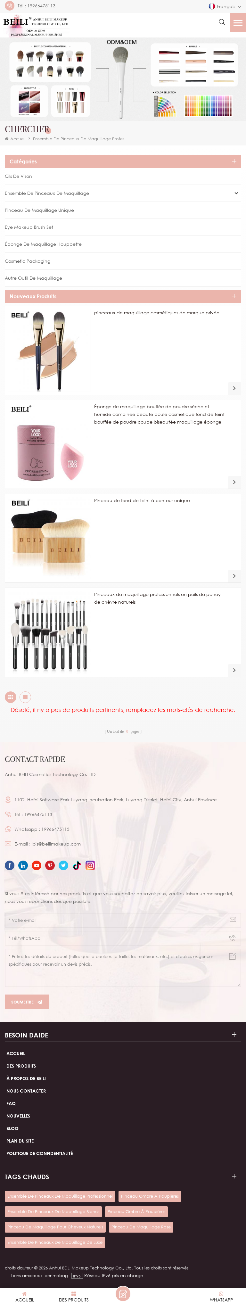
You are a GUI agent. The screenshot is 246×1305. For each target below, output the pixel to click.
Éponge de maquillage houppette (43, 244)
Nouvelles (18, 1116)
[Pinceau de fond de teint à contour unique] (49, 538)
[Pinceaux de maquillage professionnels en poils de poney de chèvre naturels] (49, 632)
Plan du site (20, 1141)
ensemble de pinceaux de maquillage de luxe (54, 1242)
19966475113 (41, 5)
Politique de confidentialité (39, 1153)
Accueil (18, 138)
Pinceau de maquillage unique (39, 210)
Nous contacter (26, 1091)
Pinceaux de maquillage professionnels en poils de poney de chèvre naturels (157, 598)
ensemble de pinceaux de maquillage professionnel (60, 1196)
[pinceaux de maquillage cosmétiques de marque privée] (49, 350)
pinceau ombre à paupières (150, 1196)
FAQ (11, 1103)
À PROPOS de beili (26, 1078)
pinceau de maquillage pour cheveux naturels (55, 1226)
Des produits (21, 1066)
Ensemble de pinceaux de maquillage (47, 193)
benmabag (56, 1275)
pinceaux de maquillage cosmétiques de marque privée (156, 312)
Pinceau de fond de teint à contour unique (142, 500)
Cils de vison (18, 176)
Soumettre (22, 1001)
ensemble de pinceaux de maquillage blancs (53, 1211)
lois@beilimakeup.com (56, 844)
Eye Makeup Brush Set (29, 227)
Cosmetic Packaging (27, 261)
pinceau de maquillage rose (141, 1226)
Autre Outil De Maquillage (33, 278)
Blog (12, 1128)
